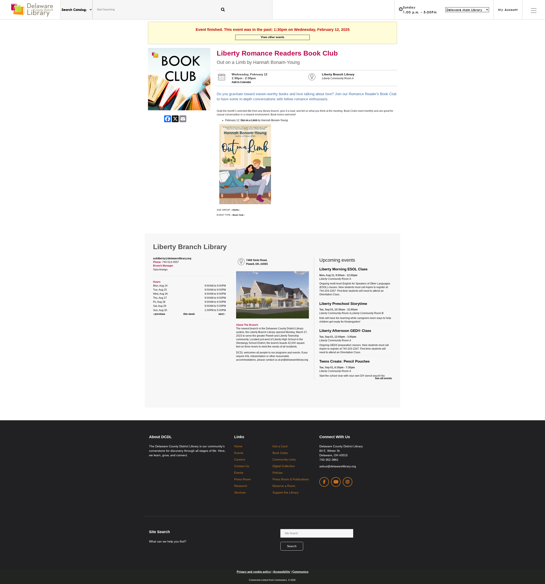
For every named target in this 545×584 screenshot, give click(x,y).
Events (238, 453)
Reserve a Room (283, 486)
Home (238, 446)
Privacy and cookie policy (254, 571)
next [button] (221, 314)
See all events (383, 378)
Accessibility (281, 571)
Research (240, 486)
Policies (277, 472)
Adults (235, 210)
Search (292, 546)
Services (240, 492)
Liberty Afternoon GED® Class (345, 331)
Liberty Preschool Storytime (343, 303)
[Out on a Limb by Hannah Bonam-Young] (245, 164)
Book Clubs (280, 453)
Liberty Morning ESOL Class (343, 269)
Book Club (238, 215)
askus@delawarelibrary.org (337, 466)
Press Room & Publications (290, 479)
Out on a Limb (249, 120)
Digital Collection (283, 466)
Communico (300, 571)
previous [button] (159, 314)
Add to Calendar (241, 82)
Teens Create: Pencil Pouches (344, 361)
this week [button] (189, 314)
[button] (533, 9)
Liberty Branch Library (338, 74)
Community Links (284, 459)
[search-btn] (223, 9)
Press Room (242, 479)
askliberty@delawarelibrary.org (172, 258)
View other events (272, 37)
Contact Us (241, 466)
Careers (239, 459)
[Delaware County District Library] (32, 9)
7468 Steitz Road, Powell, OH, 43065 (257, 262)
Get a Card (279, 446)
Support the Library (285, 492)
